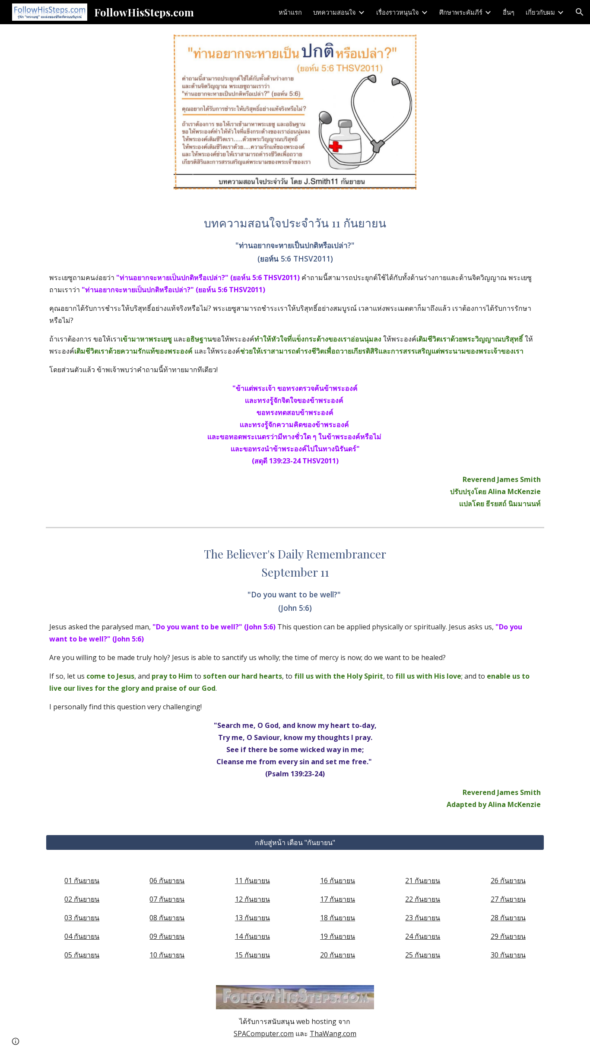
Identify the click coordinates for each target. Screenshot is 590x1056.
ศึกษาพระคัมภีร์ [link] (460, 12)
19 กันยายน (337, 936)
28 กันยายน (508, 917)
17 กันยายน (337, 899)
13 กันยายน (252, 917)
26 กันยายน (508, 880)
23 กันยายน (422, 917)
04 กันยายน (81, 936)
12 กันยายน (252, 899)
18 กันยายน (337, 917)
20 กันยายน (337, 955)
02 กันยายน (81, 899)
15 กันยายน (252, 955)
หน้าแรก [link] (290, 12)
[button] (579, 12)
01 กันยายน (81, 880)
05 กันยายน (81, 955)
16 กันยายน (337, 880)
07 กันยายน (166, 899)
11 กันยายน (252, 880)
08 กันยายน (166, 917)
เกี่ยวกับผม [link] (540, 12)
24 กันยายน (422, 936)
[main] (295, 362)
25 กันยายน (422, 955)
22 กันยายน (422, 899)
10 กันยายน (166, 955)
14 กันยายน (252, 936)
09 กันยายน (166, 936)
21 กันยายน (422, 880)
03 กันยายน (81, 917)
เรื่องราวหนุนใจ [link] (397, 12)
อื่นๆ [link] (508, 12)
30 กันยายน (508, 955)
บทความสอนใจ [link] (334, 12)
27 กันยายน (508, 899)
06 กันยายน (166, 880)
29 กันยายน (508, 936)
